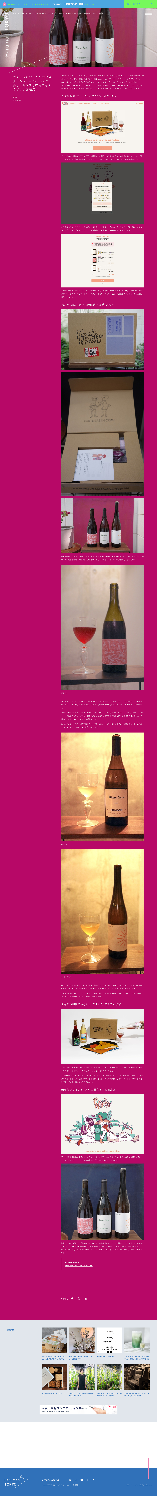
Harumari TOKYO (7, 35)
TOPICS (23, 13)
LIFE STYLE (32, 13)
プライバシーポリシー (64, 1485)
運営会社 (75, 1485)
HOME (15, 13)
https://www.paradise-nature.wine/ (79, 1266)
